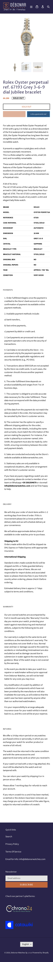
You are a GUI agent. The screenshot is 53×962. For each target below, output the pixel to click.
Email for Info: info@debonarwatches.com (25, 859)
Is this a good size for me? (38, 114)
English (25, 944)
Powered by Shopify (40, 952)
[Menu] (31, 7)
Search (8, 836)
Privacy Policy (12, 844)
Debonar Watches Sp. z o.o (21, 952)
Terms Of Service (13, 851)
